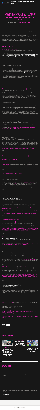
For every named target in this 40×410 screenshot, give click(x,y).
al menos (15, 183)
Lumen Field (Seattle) (7, 302)
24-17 (3, 150)
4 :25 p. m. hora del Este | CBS (9, 238)
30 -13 (3, 215)
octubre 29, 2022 (20, 340)
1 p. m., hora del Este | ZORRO (12, 198)
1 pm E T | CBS (27, 156)
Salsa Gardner (4, 187)
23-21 (3, 189)
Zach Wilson (32, 182)
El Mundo (3, 31)
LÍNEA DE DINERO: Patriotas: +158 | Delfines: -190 (20, 159)
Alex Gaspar (25, 31)
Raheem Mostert (5, 164)
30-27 (3, 247)
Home (8, 22)
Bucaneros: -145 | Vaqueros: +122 (12, 285)
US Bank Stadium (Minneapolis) (9, 266)
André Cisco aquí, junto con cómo (16, 207)
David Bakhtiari (24, 274)
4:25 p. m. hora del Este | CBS (29, 252)
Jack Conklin (12, 72)
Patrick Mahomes (23, 243)
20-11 (3, 169)
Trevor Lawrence (26, 207)
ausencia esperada (31, 259)
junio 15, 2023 (7, 347)
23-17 (3, 131)
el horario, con (27, 182)
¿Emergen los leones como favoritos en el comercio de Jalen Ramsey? (32, 350)
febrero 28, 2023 (32, 347)
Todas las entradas (13, 22)
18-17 (2, 297)
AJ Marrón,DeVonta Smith (14, 127)
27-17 (3, 43)
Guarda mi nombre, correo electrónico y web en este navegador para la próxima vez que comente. (20, 375)
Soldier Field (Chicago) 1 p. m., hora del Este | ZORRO (16, 89)
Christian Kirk (9, 208)
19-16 (2, 60)
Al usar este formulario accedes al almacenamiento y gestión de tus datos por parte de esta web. (20, 391)
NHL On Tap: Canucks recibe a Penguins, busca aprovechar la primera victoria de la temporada (20, 343)
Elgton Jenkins (17, 274)
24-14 (3, 80)
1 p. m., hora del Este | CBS (12, 67)
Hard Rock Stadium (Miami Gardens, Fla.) (11, 156)
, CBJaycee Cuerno (10, 75)
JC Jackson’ (25, 259)
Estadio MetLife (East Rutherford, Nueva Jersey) (13, 173)
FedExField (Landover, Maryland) (11, 195)
